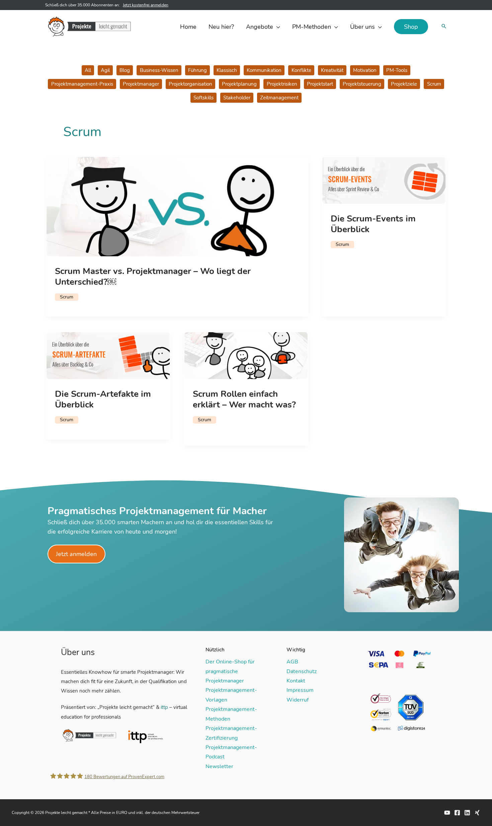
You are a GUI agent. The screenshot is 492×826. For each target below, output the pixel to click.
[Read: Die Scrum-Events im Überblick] (384, 180)
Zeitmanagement (279, 97)
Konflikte (301, 70)
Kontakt (295, 680)
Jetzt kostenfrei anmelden (145, 5)
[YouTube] (447, 813)
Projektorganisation (190, 84)
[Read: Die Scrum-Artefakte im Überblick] (108, 355)
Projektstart (320, 84)
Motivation (365, 70)
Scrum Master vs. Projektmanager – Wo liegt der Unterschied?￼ (153, 276)
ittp (164, 707)
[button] (276, 26)
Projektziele (404, 84)
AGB (292, 661)
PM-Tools (396, 70)
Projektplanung (239, 84)
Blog (124, 70)
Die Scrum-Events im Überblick (373, 224)
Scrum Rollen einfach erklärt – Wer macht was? (244, 399)
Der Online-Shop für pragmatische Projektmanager (230, 671)
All (88, 70)
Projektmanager (141, 84)
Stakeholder (236, 97)
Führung (197, 70)
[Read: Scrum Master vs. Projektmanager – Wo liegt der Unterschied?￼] (177, 206)
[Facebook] (457, 813)
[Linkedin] (467, 813)
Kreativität (332, 70)
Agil (105, 70)
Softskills (203, 97)
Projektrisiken (282, 84)
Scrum (434, 84)
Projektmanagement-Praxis (82, 84)
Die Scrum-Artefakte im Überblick (103, 399)
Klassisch (227, 70)
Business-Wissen (159, 70)
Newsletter (219, 766)
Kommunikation (264, 70)
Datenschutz (301, 671)
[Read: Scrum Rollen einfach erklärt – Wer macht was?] (246, 355)
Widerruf (297, 700)
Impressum (300, 690)
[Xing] (477, 813)
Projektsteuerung (362, 84)
